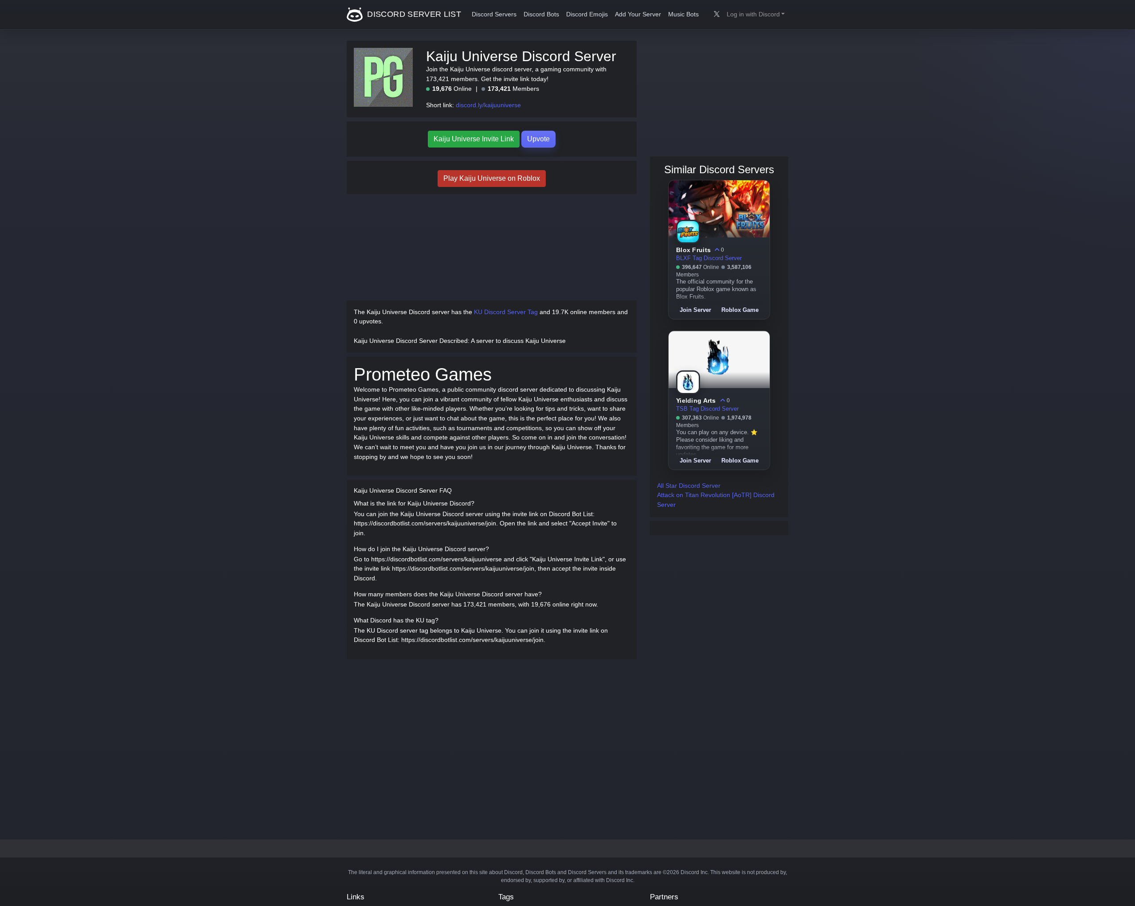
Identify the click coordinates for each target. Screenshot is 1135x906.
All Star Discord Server (688, 485)
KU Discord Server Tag (506, 311)
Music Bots (683, 14)
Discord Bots (541, 14)
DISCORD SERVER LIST (413, 14)
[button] (755, 15)
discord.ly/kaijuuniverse (488, 105)
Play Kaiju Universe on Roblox (491, 178)
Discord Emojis (587, 14)
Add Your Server (638, 14)
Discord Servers (494, 14)
